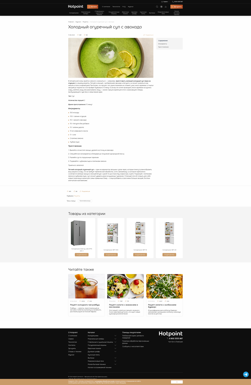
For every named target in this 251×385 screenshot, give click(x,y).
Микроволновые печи (163, 13)
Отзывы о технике (74, 351)
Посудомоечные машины (114, 13)
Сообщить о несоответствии (133, 346)
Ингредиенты (162, 44)
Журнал (130, 6)
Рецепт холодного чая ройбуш (85, 304)
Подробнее (82, 254)
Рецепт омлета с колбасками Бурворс (162, 305)
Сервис (71, 339)
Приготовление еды (85, 201)
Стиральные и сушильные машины (99, 12)
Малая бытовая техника (177, 12)
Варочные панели (125, 13)
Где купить (72, 348)
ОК (177, 382)
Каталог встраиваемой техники (99, 367)
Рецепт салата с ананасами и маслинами (123, 305)
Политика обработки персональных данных (135, 342)
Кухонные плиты (143, 13)
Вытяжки (152, 13)
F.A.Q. (124, 6)
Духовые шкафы (134, 13)
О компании (106, 6)
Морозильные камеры (85, 13)
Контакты (71, 345)
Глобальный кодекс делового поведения (133, 336)
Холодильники (74, 13)
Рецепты (85, 22)
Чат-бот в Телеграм (175, 341)
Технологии (116, 6)
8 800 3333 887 (176, 338)
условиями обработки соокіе (104, 381)
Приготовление (163, 47)
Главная (71, 22)
